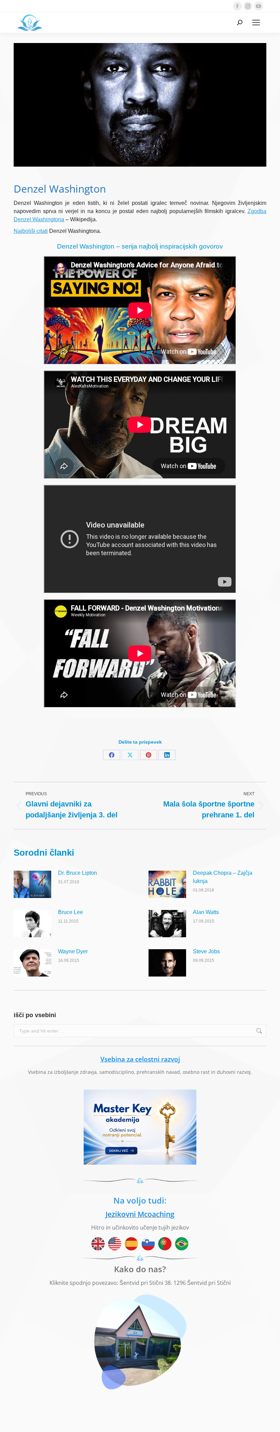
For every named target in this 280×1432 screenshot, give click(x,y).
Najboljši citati (31, 231)
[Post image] (32, 884)
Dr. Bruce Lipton (77, 873)
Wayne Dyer (73, 951)
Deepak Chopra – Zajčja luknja (222, 877)
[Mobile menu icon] (256, 22)
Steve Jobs (206, 951)
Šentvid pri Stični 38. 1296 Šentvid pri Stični (175, 1283)
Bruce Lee (70, 912)
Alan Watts (206, 912)
